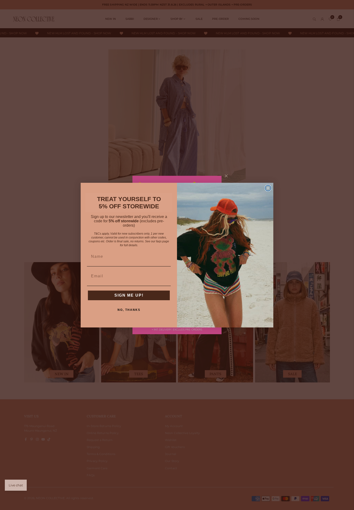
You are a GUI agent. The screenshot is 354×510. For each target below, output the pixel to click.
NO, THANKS (129, 310)
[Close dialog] (268, 188)
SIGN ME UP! (129, 295)
